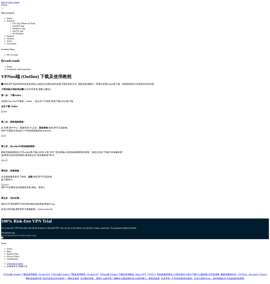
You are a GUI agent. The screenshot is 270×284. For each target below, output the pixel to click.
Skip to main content (10, 2)
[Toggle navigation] (2, 8)
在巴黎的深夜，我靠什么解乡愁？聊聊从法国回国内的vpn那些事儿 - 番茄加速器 (120, 278)
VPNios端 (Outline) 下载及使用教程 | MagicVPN (123, 274)
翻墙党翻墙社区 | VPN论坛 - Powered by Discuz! (244, 274)
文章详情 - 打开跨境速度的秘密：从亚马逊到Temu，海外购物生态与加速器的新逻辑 (202, 278)
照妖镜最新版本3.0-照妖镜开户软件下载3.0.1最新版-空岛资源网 (188, 274)
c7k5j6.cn (151, 274)
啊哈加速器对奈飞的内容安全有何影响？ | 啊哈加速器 (52, 278)
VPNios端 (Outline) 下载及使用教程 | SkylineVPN (26, 274)
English (19, 263)
